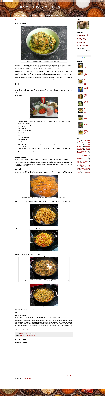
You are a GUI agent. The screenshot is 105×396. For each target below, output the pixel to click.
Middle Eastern (85, 161)
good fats (79, 173)
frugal (78, 155)
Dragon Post (81, 165)
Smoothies (49, 15)
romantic (86, 169)
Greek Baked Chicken (86, 95)
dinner (27, 335)
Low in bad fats (32, 335)
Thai (83, 166)
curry (24, 335)
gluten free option (81, 162)
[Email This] (30, 333)
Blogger (58, 386)
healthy (85, 155)
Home (18, 15)
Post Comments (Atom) (27, 378)
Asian (86, 157)
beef (87, 166)
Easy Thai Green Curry (87, 102)
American (86, 159)
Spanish (79, 172)
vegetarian (79, 152)
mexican (82, 168)
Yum (16, 19)
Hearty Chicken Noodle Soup (86, 110)
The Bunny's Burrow (37, 6)
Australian (84, 164)
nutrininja (88, 168)
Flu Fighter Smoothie (86, 88)
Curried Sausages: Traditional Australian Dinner (86, 82)
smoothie (79, 159)
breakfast (83, 151)
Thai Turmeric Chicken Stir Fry (86, 117)
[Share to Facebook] (34, 333)
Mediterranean (80, 154)
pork (86, 173)
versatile (87, 146)
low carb (79, 149)
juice (83, 173)
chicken (20, 335)
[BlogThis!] (31, 333)
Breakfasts (33, 15)
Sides (41, 15)
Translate (87, 57)
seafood (78, 171)
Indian (78, 161)
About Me (59, 15)
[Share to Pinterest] (35, 333)
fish (89, 164)
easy (78, 141)
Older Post (69, 375)
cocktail (84, 172)
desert (88, 172)
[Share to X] (33, 333)
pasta (80, 169)
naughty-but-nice (80, 158)
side (78, 157)
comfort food (83, 148)
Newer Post (18, 375)
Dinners (24, 15)
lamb (78, 168)
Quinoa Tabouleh (86, 123)
